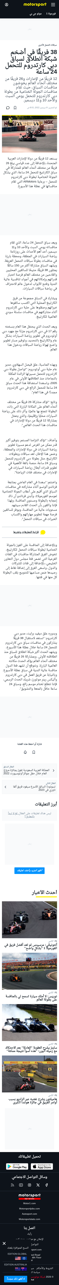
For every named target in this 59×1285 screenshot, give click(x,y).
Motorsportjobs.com (29, 1209)
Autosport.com (29, 1214)
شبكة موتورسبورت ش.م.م (32, 1277)
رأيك (29, 1234)
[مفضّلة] (15, 107)
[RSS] (12, 1185)
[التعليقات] (7, 107)
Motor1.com (29, 1203)
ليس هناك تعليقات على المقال (29, 815)
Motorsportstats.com (29, 1219)
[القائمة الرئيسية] (53, 4)
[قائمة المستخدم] (6, 4)
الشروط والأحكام (45, 1268)
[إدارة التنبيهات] (25, 752)
